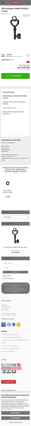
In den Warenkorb (15, 76)
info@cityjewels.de (10, 313)
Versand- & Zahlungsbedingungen (12, 337)
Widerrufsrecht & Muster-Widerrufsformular (15, 340)
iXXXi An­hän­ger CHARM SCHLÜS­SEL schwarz (15, 247)
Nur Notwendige (15, 418)
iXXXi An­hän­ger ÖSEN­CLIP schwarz (8, 191)
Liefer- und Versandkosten (10, 346)
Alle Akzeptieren (15, 413)
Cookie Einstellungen (8, 351)
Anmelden (15, 272)
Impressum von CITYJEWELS (10, 334)
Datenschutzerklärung (7, 409)
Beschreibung (9, 92)
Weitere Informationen (15, 422)
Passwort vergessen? (8, 278)
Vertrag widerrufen (8, 382)
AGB (4, 343)
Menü (2, 2)
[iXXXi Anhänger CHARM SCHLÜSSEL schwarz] (15, 27)
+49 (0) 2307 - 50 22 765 (10, 315)
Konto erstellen (7, 276)
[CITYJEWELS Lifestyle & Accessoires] (15, 2)
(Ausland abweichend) (17, 56)
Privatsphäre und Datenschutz (11, 348)
